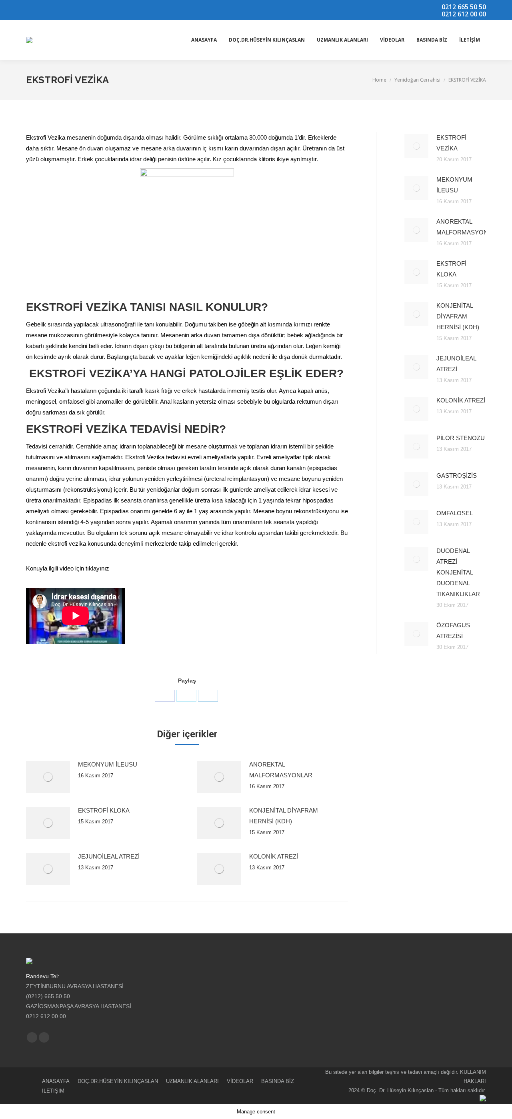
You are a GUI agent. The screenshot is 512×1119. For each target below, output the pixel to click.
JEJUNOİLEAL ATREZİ (109, 856)
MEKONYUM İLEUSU (107, 764)
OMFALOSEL (454, 513)
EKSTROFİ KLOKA (104, 810)
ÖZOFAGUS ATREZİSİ (453, 630)
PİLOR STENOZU (460, 437)
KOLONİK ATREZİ (273, 856)
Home (379, 79)
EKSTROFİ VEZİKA (451, 143)
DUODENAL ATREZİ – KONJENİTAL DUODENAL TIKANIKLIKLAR (458, 572)
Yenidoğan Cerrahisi (417, 79)
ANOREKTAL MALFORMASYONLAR (280, 770)
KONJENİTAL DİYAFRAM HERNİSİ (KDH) (283, 816)
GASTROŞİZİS (456, 475)
